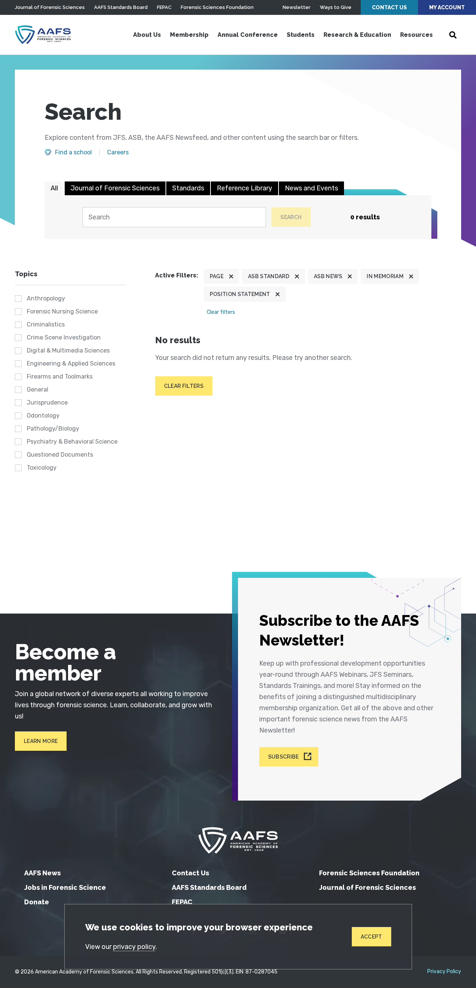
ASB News (328, 276)
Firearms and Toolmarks (60, 376)
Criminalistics (46, 324)
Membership (189, 34)
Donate (36, 902)
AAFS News (42, 873)
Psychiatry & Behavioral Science (72, 441)
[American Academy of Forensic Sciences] (43, 34)
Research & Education (357, 34)
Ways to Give (335, 7)
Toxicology (42, 467)
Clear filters (221, 312)
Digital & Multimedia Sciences (68, 350)
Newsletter (297, 7)
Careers (118, 152)
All (54, 188)
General (37, 389)
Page (216, 276)
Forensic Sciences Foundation (217, 7)
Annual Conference (248, 34)
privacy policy (134, 947)
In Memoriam (385, 276)
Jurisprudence (47, 402)
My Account (447, 7)
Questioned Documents (60, 454)
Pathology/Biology (53, 428)
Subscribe (283, 757)
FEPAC (164, 7)
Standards (188, 188)
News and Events (311, 188)
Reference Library (244, 188)
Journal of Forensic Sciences (50, 7)
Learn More (41, 741)
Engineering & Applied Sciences (71, 363)
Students (301, 34)
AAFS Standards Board (121, 7)
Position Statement (240, 294)
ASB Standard (268, 276)
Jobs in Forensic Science (65, 887)
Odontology (43, 415)
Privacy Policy (444, 972)
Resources (416, 34)
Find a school (73, 152)
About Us (147, 34)
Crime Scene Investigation (64, 337)
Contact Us (389, 7)
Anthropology (46, 298)
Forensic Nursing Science (62, 311)
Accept (371, 937)
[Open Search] (453, 35)
